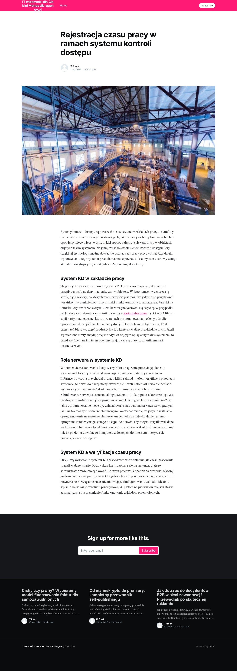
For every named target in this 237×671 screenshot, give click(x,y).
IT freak (74, 66)
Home (63, 5)
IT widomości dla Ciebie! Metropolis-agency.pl (44, 646)
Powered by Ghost (205, 646)
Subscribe (207, 5)
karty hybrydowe (135, 313)
